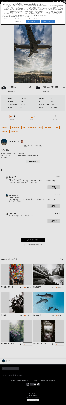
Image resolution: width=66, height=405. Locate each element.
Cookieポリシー (18, 16)
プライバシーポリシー (23, 18)
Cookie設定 (18, 21)
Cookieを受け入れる (48, 21)
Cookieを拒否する (33, 21)
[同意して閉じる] (64, 1)
